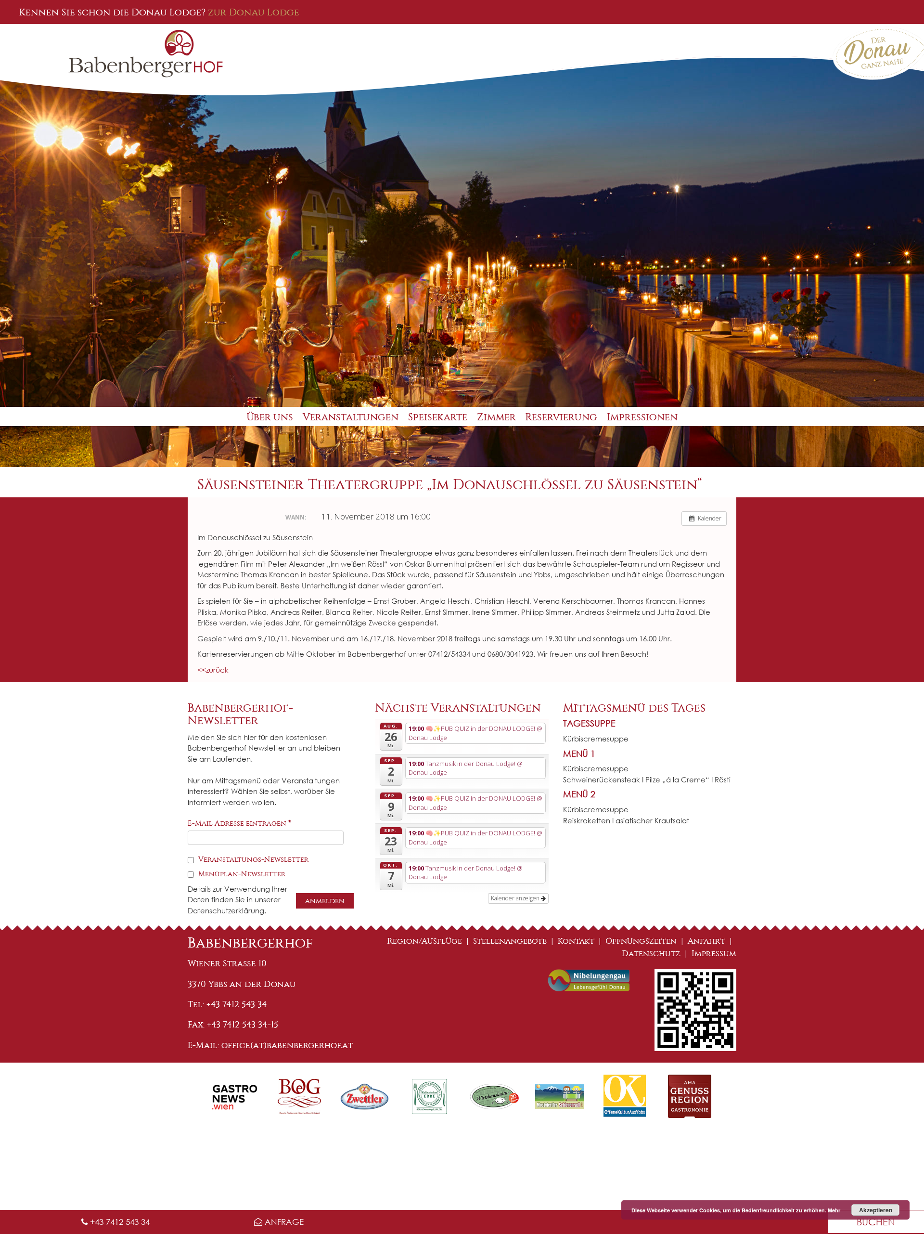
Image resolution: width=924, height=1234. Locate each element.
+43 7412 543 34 (119, 1222)
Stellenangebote (510, 941)
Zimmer (496, 417)
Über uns (269, 417)
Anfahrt (706, 941)
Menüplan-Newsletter (240, 874)
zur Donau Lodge (253, 12)
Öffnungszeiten (641, 941)
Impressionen (642, 417)
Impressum (714, 953)
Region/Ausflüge (424, 941)
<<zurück (213, 670)
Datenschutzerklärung (226, 910)
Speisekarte (437, 417)
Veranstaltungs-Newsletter (252, 859)
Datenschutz (651, 953)
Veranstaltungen (350, 417)
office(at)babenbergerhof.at (287, 1045)
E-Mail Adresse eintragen (239, 823)
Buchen (876, 1221)
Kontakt (576, 941)
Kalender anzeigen (516, 898)
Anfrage (283, 1222)
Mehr (834, 1210)
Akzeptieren (875, 1210)
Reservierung (561, 417)
